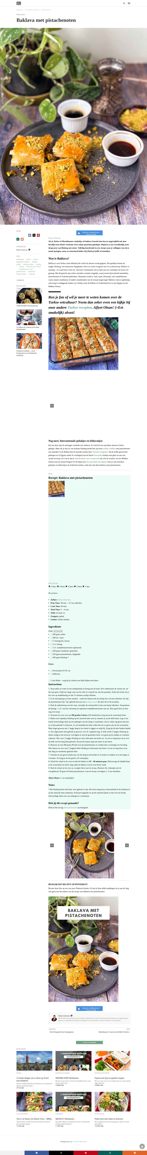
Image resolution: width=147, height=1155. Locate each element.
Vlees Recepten (22, 1113)
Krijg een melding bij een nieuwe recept (90, 233)
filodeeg (34, 262)
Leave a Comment (89, 1042)
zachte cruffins (109, 448)
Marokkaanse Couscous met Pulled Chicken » (114, 1032)
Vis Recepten (99, 1113)
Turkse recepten (80, 307)
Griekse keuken (28, 264)
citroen (28, 259)
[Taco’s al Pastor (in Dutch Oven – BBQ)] (34, 1101)
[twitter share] (34, 235)
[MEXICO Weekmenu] (73, 1101)
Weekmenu (59, 1113)
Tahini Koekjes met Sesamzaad (27, 306)
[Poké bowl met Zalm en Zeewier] (113, 1101)
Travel (19, 1073)
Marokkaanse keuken (34, 266)
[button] (52, 406)
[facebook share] (29, 235)
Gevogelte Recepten (102, 1073)
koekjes (21, 266)
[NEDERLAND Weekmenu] (73, 1061)
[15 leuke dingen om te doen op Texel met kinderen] (34, 1061)
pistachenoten (21, 271)
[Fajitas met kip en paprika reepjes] (113, 1061)
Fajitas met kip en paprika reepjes (109, 1078)
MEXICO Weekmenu (65, 1119)
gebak (18, 264)
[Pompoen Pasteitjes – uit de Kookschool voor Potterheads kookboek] (29, 341)
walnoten (32, 274)
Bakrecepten (45, 9)
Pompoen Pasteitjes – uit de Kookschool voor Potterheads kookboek (26, 353)
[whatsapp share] (17, 239)
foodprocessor (91, 702)
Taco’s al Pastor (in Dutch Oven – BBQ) (34, 1119)
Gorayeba (98, 455)
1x (55, 631)
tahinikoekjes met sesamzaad (87, 458)
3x (61, 631)
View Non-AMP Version (80, 1141)
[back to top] (142, 1146)
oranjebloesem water (26, 269)
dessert (35, 259)
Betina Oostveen (64, 600)
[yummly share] (22, 239)
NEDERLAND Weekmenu (67, 1078)
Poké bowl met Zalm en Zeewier (109, 1119)
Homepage (19, 9)
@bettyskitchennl (70, 807)
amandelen (20, 259)
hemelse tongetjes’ (100, 452)
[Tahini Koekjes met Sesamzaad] (29, 295)
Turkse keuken (21, 274)
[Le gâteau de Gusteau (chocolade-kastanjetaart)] (29, 317)
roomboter (31, 271)
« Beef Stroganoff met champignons (61, 1032)
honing (38, 264)
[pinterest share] (38, 235)
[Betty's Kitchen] (18, 3)
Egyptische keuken (22, 262)
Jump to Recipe (54, 238)
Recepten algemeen (32, 9)
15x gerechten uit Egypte (97, 462)
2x (58, 631)
